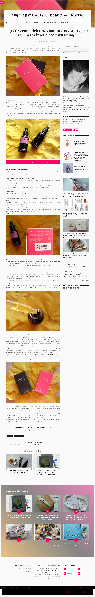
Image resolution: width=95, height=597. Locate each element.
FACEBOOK (70, 569)
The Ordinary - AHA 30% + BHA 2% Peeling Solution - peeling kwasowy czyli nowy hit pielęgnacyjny (81, 168)
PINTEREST (84, 569)
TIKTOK (83, 573)
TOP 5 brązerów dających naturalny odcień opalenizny (80, 143)
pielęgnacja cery (19, 436)
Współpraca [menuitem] (64, 22)
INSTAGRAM (70, 573)
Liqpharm (10, 436)
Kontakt (28, 571)
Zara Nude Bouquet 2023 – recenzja (75, 266)
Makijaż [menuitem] (43, 22)
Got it (81, 591)
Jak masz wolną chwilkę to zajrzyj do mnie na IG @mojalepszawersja (33, 162)
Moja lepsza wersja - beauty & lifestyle (47, 15)
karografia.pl (89, 587)
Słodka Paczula (69, 264)
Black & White (68, 271)
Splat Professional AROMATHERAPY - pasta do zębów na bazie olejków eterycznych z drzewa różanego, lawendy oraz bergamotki (81, 155)
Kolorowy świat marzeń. (72, 274)
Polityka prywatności (24, 568)
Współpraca (27, 570)
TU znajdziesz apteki (27, 422)
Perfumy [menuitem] (36, 22)
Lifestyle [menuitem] (50, 22)
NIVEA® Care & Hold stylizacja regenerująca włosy (20, 444)
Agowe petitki (69, 269)
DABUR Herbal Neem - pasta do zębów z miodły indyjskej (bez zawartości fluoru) (45, 445)
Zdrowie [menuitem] (56, 22)
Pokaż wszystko (85, 280)
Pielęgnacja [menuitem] (29, 22)
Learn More (73, 591)
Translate (77, 52)
